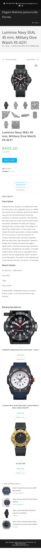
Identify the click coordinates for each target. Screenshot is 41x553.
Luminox (12, 171)
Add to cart (9, 160)
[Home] (3, 46)
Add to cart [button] (20, 417)
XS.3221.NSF (20, 463)
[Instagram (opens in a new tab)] (22, 6)
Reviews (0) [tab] (21, 190)
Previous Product (11, 59)
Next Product (31, 59)
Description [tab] (20, 185)
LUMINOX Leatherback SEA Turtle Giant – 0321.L (20, 350)
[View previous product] (3, 59)
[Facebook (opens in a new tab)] (19, 6)
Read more (21, 359)
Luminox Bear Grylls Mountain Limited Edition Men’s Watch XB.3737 (20, 406)
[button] (36, 65)
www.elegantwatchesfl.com (20, 545)
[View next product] (37, 59)
